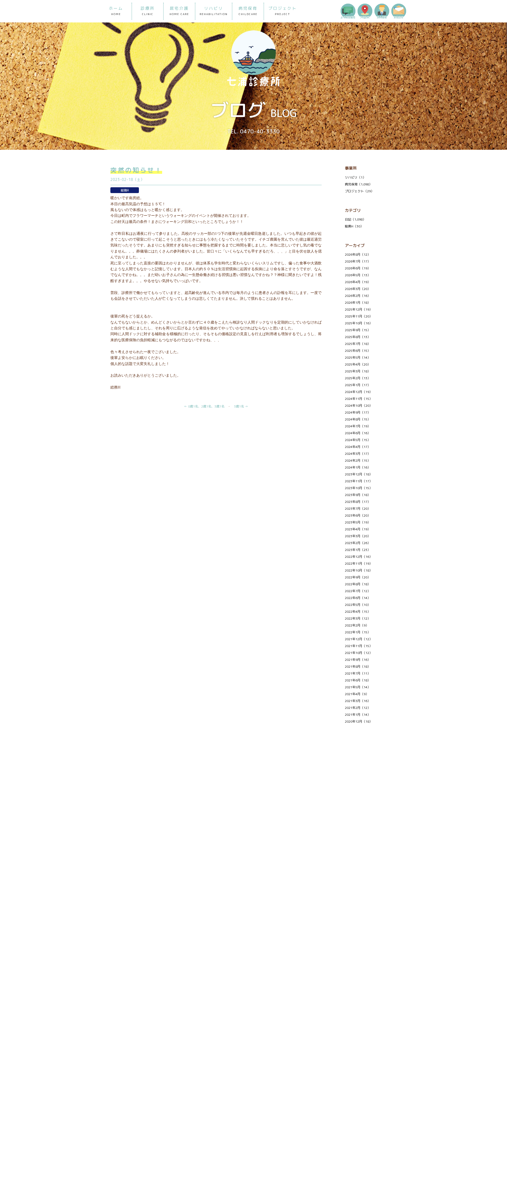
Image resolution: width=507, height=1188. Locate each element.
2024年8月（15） (357, 419)
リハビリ (214, 11)
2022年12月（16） (358, 556)
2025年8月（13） (357, 337)
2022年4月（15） (357, 611)
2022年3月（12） (357, 618)
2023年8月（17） (357, 501)
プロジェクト (282, 11)
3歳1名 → (241, 406)
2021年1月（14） (357, 714)
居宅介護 (179, 11)
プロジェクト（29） (359, 191)
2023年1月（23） (357, 550)
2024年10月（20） (358, 405)
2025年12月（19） (358, 309)
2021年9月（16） (357, 659)
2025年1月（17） (357, 385)
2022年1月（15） (357, 632)
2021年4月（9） (357, 694)
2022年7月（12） (357, 591)
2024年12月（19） (358, 392)
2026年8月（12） (357, 254)
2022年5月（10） (357, 604)
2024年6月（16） (357, 433)
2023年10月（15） (358, 488)
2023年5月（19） (357, 522)
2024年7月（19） (357, 426)
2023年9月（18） (357, 495)
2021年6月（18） (357, 680)
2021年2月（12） (357, 707)
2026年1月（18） (357, 302)
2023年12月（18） (358, 474)
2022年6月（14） (357, 598)
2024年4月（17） (357, 447)
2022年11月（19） (358, 563)
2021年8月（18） (357, 666)
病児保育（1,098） (358, 184)
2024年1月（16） (357, 467)
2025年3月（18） (357, 371)
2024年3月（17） (357, 453)
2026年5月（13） (357, 275)
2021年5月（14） (357, 687)
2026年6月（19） (357, 268)
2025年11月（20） (358, 316)
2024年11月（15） (358, 398)
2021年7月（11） (357, 673)
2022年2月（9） (357, 625)
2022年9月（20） (357, 577)
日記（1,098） (355, 219)
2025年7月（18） (357, 344)
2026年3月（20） (357, 289)
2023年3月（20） (357, 536)
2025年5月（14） (357, 357)
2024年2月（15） (357, 460)
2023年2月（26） (357, 543)
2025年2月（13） (357, 378)
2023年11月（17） (358, 481)
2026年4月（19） (357, 282)
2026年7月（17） (357, 261)
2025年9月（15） (357, 330)
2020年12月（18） (358, 721)
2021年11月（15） (358, 646)
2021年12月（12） (358, 639)
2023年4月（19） (357, 529)
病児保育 (247, 11)
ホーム (116, 11)
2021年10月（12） (358, 653)
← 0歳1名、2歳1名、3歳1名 (204, 406)
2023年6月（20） (357, 515)
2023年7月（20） (357, 508)
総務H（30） (354, 226)
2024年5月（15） (357, 440)
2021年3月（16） (357, 701)
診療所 (147, 11)
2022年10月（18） (358, 570)
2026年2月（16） (357, 295)
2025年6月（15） (357, 350)
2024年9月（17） (357, 412)
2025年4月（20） (357, 364)
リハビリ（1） (355, 177)
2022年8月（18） (357, 584)
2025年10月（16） (358, 323)
